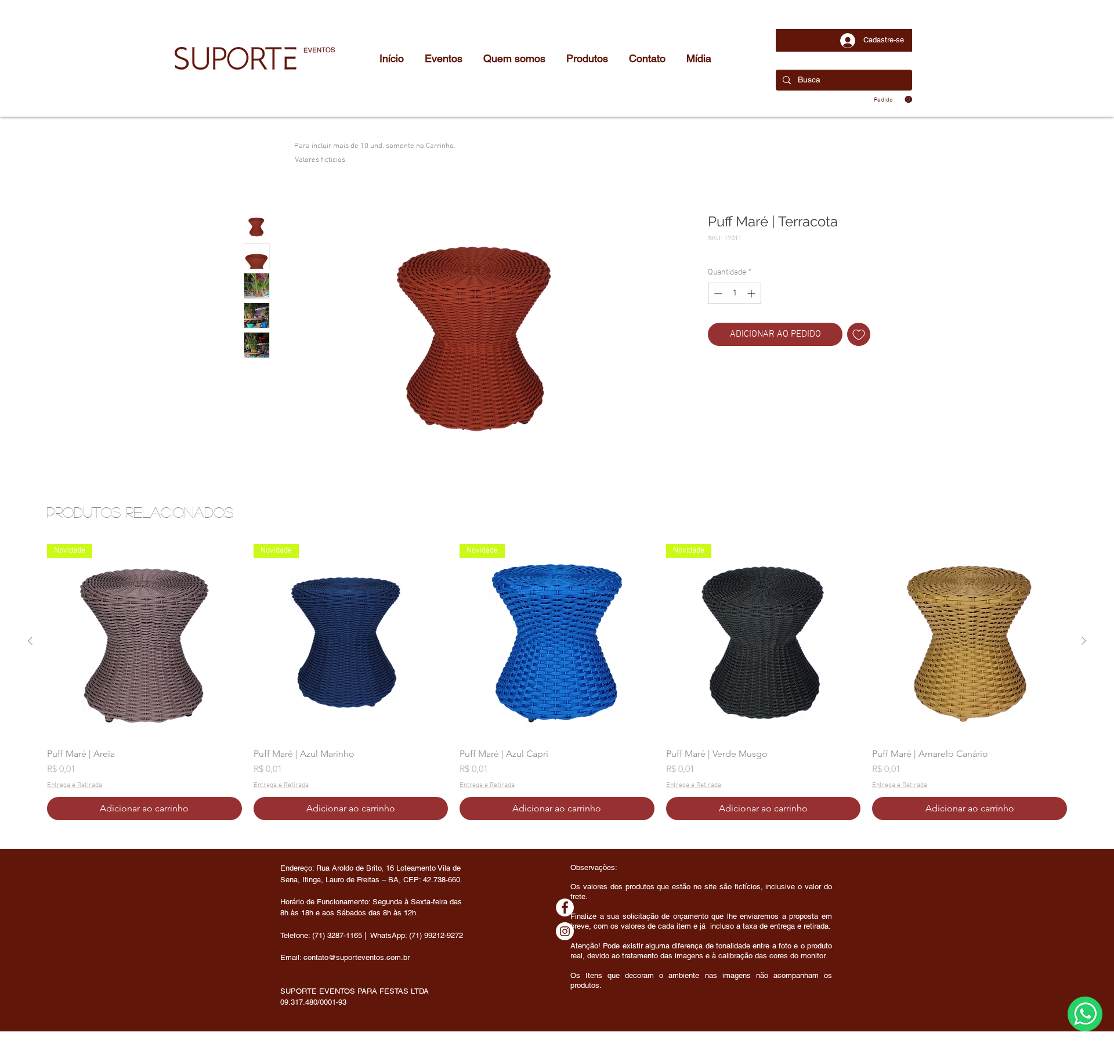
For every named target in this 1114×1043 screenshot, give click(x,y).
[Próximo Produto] (1084, 641)
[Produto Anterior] (30, 641)
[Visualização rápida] (969, 641)
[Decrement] (717, 293)
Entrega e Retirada (74, 785)
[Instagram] (565, 931)
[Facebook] (565, 907)
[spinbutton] (734, 293)
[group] (557, 682)
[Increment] (752, 293)
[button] (893, 99)
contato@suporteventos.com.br (356, 957)
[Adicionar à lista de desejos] (858, 334)
